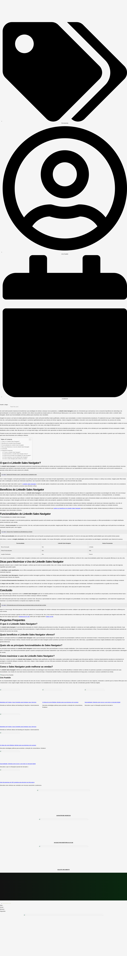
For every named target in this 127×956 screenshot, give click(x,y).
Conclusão (4, 448)
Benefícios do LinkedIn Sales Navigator (11, 443)
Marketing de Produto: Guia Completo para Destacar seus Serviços (18, 702)
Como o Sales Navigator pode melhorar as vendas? (15, 458)
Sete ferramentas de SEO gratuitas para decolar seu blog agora (17, 782)
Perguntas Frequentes (7, 450)
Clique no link (49, 616)
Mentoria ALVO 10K (24, 616)
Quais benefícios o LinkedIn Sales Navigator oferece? (16, 453)
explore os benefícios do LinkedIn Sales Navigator (67, 508)
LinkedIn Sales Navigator (29, 484)
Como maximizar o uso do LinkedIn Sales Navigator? (16, 457)
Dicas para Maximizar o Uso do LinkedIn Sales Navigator (15, 446)
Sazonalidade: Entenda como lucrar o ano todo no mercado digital (102, 702)
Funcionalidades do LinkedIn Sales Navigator (13, 445)
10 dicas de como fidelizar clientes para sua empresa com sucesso (60, 702)
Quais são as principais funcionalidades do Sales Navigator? (17, 455)
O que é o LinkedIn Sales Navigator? (10, 441)
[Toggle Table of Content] (29, 439)
